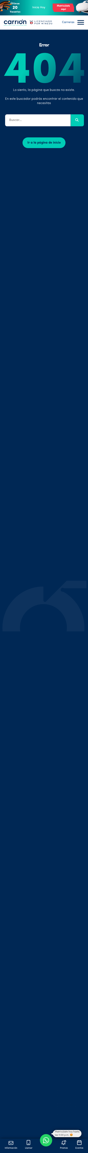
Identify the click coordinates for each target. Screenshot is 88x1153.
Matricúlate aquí (63, 7)
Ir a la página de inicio (44, 142)
